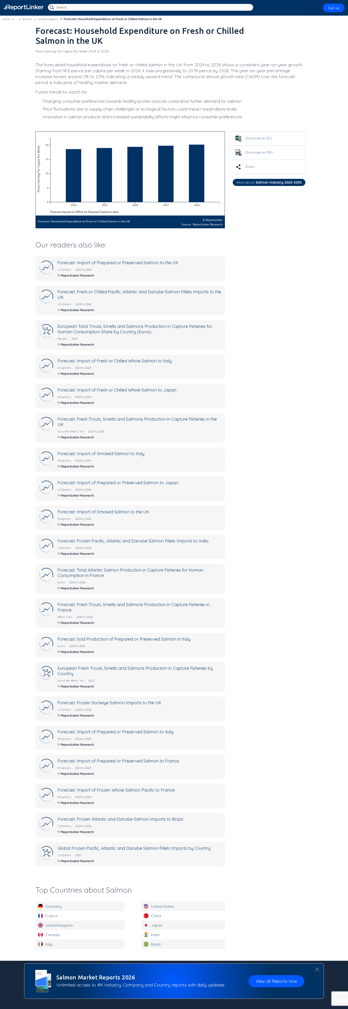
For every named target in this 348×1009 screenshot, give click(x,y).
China (156, 915)
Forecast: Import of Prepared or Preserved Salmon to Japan (118, 482)
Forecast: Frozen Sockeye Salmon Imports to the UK (109, 702)
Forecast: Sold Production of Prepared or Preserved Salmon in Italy (124, 639)
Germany (53, 906)
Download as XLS (258, 138)
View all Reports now (276, 981)
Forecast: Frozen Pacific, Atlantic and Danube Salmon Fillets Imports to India (133, 541)
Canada (52, 934)
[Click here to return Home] (24, 7)
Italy (49, 944)
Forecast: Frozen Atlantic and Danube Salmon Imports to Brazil (120, 819)
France (51, 915)
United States (162, 906)
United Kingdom (59, 925)
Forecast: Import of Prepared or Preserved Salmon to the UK (118, 262)
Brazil (156, 944)
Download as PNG (259, 152)
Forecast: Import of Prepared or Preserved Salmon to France (118, 761)
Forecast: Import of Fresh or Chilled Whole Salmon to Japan (117, 390)
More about (269, 182)
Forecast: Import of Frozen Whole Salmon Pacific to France (116, 790)
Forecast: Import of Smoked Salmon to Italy (101, 453)
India (155, 934)
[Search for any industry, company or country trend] (52, 7)
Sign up (333, 8)
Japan (156, 925)
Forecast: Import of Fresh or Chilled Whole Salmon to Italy (115, 361)
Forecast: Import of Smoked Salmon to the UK (103, 512)
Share (249, 166)
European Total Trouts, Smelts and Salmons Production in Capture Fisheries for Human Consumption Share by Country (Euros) (135, 329)
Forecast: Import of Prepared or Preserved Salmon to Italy (116, 732)
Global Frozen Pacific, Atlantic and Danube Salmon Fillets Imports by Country (134, 848)
